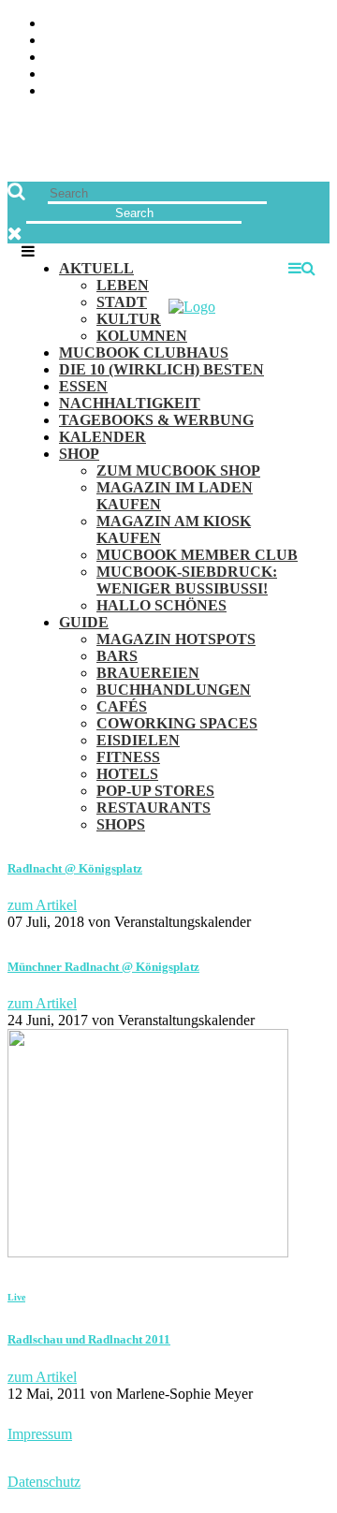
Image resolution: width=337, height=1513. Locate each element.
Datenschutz (44, 1482)
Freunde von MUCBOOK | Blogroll (172, 58)
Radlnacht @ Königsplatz (74, 868)
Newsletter (90, 74)
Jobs (61, 41)
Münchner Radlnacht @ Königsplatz (103, 967)
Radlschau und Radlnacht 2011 (88, 1339)
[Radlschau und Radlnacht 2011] (147, 1252)
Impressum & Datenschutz (143, 91)
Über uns (77, 24)
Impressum (39, 1434)
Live (16, 1297)
